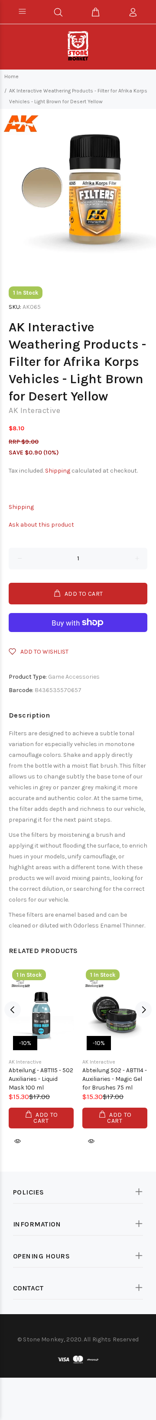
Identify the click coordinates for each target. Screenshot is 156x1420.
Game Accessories (74, 676)
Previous (12, 1009)
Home (11, 76)
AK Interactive (34, 410)
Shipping (57, 470)
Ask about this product (41, 524)
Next (143, 1009)
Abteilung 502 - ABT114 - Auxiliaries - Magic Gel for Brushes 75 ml (114, 1079)
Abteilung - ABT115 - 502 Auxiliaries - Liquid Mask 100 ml (41, 1079)
